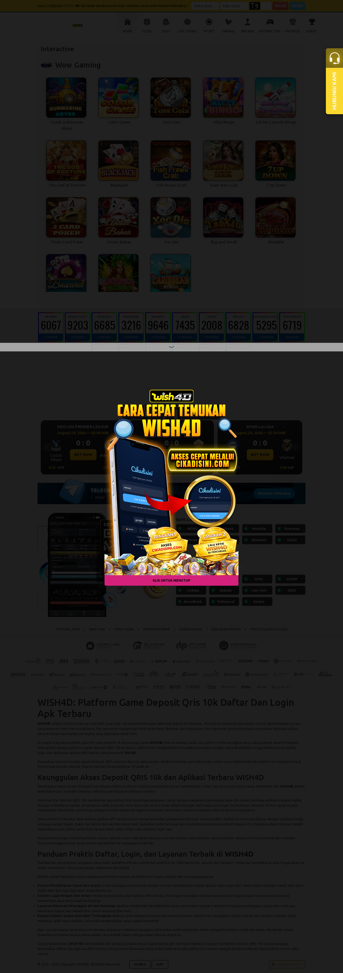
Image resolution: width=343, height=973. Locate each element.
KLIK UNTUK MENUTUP (171, 580)
